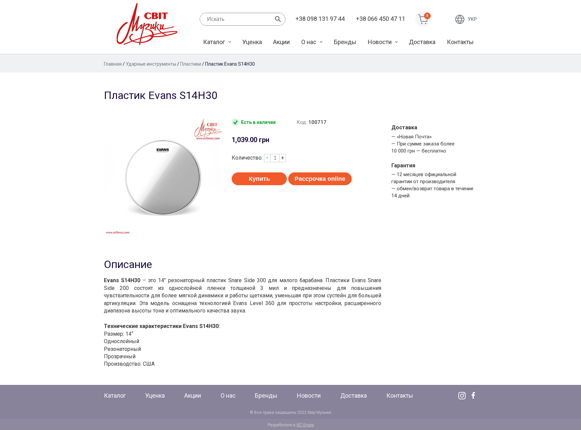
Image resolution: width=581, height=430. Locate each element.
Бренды (345, 41)
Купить (259, 178)
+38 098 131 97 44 (320, 18)
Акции (281, 41)
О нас (308, 41)
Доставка (422, 41)
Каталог (214, 41)
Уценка (252, 41)
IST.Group (305, 425)
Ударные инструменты (151, 64)
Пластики (190, 64)
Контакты (460, 41)
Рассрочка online (320, 178)
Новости (380, 41)
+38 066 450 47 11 (380, 18)
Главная (113, 64)
